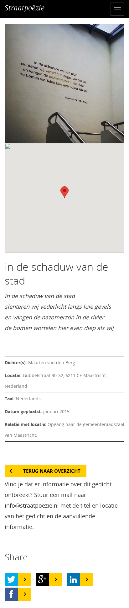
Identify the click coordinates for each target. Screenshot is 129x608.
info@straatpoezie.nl (32, 505)
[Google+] (42, 579)
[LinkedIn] (73, 579)
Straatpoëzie (24, 7)
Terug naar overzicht (51, 471)
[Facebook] (11, 594)
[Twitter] (11, 579)
